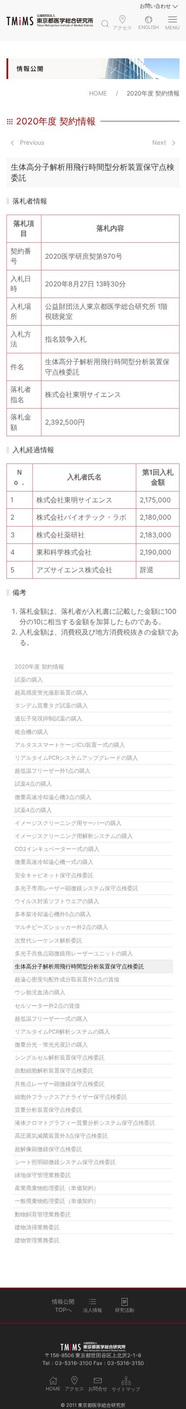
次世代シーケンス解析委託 (48, 940)
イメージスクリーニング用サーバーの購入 (68, 823)
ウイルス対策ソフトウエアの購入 (57, 901)
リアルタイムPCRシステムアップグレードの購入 (76, 758)
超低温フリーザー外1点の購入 (52, 771)
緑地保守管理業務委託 (43, 1175)
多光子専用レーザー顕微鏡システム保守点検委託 (76, 888)
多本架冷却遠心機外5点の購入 (53, 914)
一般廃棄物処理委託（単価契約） (57, 1201)
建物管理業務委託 (37, 1240)
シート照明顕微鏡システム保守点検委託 (65, 1162)
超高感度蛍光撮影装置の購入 (51, 692)
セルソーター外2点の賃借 (47, 1006)
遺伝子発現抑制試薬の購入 (48, 718)
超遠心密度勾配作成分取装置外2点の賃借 (67, 979)
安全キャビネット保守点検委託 (54, 875)
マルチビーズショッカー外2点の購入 (61, 927)
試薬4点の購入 (33, 784)
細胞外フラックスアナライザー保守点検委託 (71, 1097)
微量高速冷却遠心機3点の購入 (53, 797)
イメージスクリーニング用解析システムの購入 (74, 836)
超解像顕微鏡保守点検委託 (48, 1149)
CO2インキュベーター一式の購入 (57, 849)
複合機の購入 (31, 732)
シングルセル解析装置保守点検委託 (60, 1057)
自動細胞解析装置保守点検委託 (54, 1070)
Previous (31, 142)
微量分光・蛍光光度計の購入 (51, 1044)
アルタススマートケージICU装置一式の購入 (70, 745)
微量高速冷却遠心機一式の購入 (54, 862)
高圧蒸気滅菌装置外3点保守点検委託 (61, 1136)
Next (160, 142)
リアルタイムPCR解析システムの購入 (62, 1031)
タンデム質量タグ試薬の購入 (51, 705)
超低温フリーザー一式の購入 (51, 1018)
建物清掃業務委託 (37, 1227)
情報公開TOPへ (63, 1305)
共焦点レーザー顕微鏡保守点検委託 (60, 1084)
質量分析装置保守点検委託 (48, 1110)
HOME (98, 93)
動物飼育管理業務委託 (43, 1214)
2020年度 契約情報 (39, 666)
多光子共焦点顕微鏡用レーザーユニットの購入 (74, 953)
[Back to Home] (49, 20)
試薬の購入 (29, 679)
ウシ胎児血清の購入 (40, 992)
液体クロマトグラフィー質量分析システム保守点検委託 (85, 1123)
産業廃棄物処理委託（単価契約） (57, 1188)
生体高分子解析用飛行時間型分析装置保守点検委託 (79, 966)
